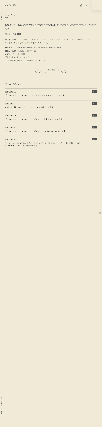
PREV (38, 70)
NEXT (64, 70)
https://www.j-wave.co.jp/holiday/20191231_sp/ (26, 60)
